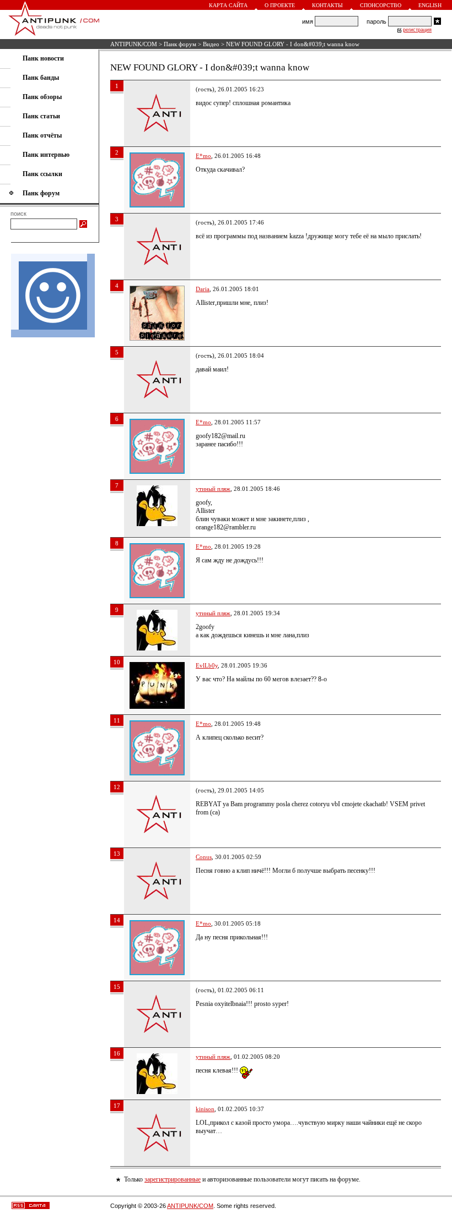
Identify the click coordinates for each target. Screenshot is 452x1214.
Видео (211, 44)
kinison (205, 1109)
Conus (204, 857)
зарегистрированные (172, 1179)
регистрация (417, 29)
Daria (202, 289)
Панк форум (180, 44)
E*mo (203, 155)
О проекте (280, 5)
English (430, 5)
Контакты (327, 5)
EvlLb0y (207, 665)
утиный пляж (213, 488)
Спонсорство (380, 5)
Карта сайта (228, 5)
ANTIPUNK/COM (133, 44)
